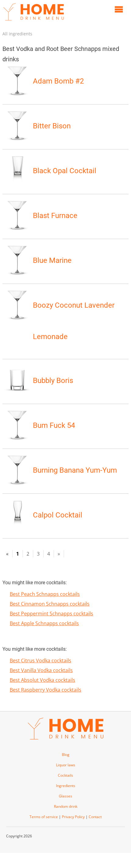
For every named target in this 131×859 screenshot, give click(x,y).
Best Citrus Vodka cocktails (40, 660)
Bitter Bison (52, 126)
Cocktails (65, 775)
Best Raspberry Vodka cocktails (45, 689)
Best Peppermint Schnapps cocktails (51, 613)
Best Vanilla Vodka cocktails (41, 670)
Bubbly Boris (53, 380)
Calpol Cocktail (57, 515)
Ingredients (65, 785)
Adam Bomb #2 (58, 81)
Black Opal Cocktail (64, 170)
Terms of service (44, 816)
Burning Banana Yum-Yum (75, 470)
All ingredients (17, 34)
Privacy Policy (73, 816)
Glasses (65, 796)
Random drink (65, 806)
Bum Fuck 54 (54, 425)
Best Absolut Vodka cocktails (42, 680)
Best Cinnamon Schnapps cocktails (50, 603)
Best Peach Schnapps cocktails (45, 594)
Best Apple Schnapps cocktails (44, 623)
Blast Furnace (55, 215)
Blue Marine (52, 260)
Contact (95, 816)
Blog (65, 754)
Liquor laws (65, 765)
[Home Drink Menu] (33, 22)
